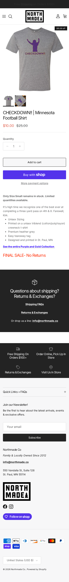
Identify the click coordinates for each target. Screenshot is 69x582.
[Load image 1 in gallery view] (34, 59)
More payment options (34, 183)
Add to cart (34, 162)
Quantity (8, 138)
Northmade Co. (18, 569)
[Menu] (4, 16)
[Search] (12, 16)
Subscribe (35, 437)
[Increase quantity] (21, 146)
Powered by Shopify (36, 569)
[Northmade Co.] (34, 16)
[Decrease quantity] (6, 146)
